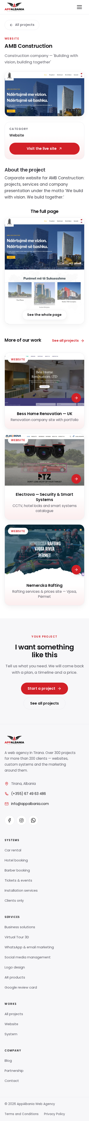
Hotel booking (16, 860)
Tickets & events (18, 880)
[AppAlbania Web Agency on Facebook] (10, 820)
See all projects (65, 340)
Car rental (13, 850)
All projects (24, 24)
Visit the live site (42, 148)
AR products (15, 977)
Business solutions (20, 927)
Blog (8, 1060)
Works (11, 1004)
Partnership (14, 1070)
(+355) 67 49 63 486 (28, 793)
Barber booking (17, 870)
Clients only (14, 900)
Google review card (21, 987)
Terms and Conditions (22, 1114)
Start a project (41, 688)
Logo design (15, 967)
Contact (12, 1080)
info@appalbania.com (30, 803)
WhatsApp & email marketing (29, 947)
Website (11, 1024)
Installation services (21, 890)
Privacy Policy (54, 1114)
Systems (12, 840)
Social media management (28, 957)
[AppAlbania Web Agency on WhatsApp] (33, 820)
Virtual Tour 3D (17, 937)
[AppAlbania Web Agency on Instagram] (21, 820)
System (11, 1034)
